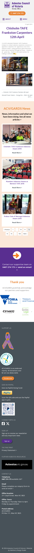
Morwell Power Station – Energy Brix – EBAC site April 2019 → (17, 96)
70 (21, 229)
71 (25, 229)
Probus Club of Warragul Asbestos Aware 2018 (17, 217)
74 (11, 234)
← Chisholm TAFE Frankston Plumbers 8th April (15, 92)
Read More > (17, 153)
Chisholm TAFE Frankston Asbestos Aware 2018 (17, 148)
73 (7, 234)
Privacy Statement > (9, 450)
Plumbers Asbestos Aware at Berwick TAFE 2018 (17, 182)
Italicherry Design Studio (18, 550)
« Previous (7, 229)
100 (20, 234)
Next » (25, 234)
